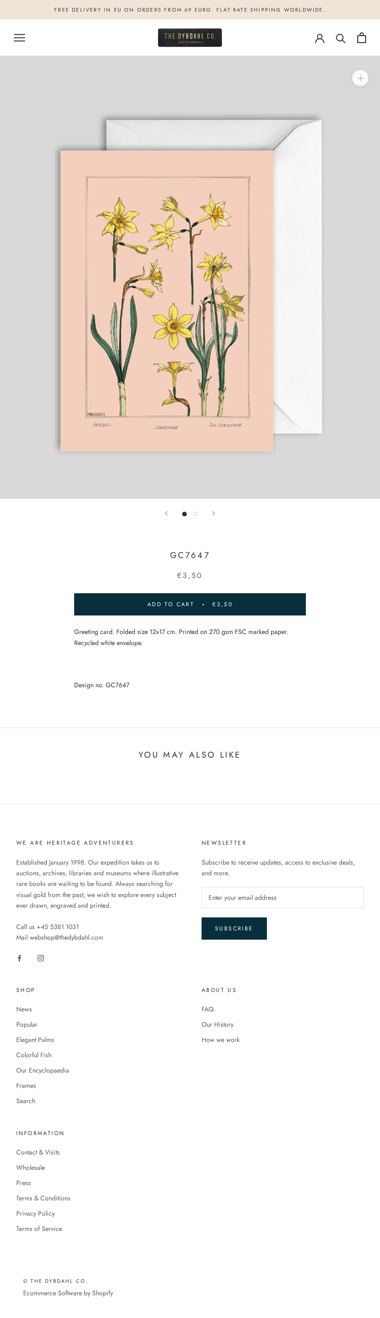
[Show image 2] (195, 514)
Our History (218, 1024)
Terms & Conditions (43, 1198)
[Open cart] (361, 37)
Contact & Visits (38, 1152)
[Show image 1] (184, 514)
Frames (26, 1085)
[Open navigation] (19, 38)
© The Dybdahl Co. (55, 1281)
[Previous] (166, 513)
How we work (221, 1039)
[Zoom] (360, 78)
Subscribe (234, 928)
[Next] (213, 513)
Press (23, 1182)
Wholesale (30, 1167)
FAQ (208, 1009)
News (24, 1009)
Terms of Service (39, 1228)
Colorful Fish (33, 1055)
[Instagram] (41, 957)
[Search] (341, 38)
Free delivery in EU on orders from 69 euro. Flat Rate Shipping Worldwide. (190, 9)
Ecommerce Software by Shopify (68, 1293)
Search (25, 1100)
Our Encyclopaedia (42, 1070)
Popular (27, 1024)
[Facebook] (19, 957)
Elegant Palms (35, 1039)
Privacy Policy (35, 1213)
